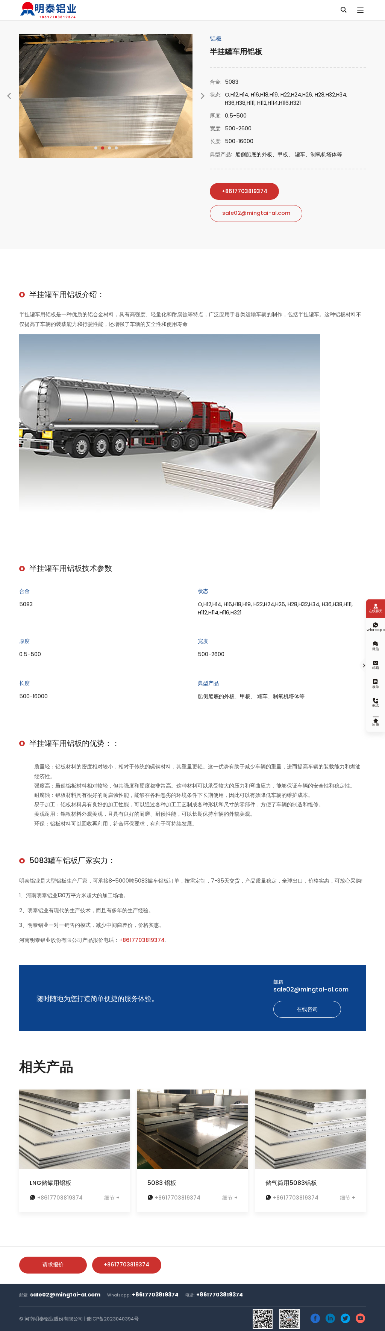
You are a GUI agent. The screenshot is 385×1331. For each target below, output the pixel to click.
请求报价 (53, 1264)
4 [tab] (116, 147)
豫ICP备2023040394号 (112, 1319)
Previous (9, 102)
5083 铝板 (161, 1183)
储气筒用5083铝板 (291, 1183)
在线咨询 (307, 1009)
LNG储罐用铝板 (50, 1183)
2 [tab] (102, 147)
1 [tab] (95, 147)
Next (202, 102)
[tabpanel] (105, 96)
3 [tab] (109, 147)
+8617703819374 (244, 191)
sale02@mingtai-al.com (256, 213)
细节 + (112, 1197)
